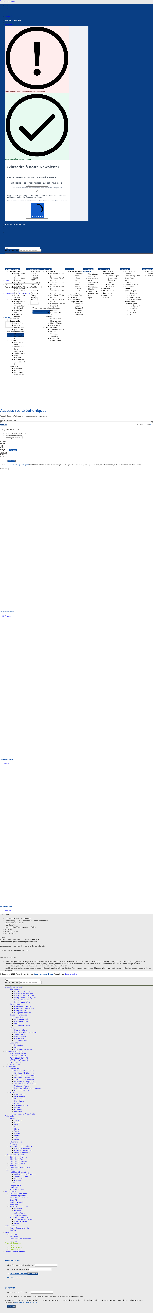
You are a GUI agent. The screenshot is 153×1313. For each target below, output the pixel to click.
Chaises (111, 286)
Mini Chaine (55, 325)
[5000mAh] (3, 457)
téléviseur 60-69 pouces (24, 1077)
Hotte (16, 334)
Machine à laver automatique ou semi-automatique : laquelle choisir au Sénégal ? (39, 968)
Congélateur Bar (21, 1011)
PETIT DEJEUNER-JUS (36, 282)
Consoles (13, 1234)
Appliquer (13, 450)
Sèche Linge (19, 353)
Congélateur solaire (19, 315)
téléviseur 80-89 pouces (24, 1082)
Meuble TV (112, 284)
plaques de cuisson (18, 330)
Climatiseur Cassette (93, 283)
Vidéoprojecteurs (57, 304)
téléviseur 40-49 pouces (24, 1073)
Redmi (77, 286)
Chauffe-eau (19, 360)
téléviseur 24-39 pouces (24, 1071)
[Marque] (4, 444)
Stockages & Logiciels (134, 307)
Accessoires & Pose (19, 337)
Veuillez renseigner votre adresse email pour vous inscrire (37, 183)
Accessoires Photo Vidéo (55, 339)
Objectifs (54, 336)
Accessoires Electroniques (131, 303)
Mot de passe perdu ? (16, 1278)
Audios (49, 317)
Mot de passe (18, 1269)
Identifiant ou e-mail (21, 1265)
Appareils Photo (57, 329)
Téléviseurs (50, 271)
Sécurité (106, 289)
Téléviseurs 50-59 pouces (24, 1075)
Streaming (129, 286)
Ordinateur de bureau (19, 1198)
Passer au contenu (7, 1)
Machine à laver (20, 1030)
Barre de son (55, 319)
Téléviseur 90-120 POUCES (57, 300)
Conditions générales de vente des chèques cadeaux (26, 921)
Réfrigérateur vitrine (22, 1002)
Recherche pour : (12, 250)
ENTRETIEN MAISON (35, 277)
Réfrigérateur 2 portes (19, 279)
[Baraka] (4, 448)
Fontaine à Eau (16, 1062)
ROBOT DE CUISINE (35, 272)
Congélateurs (15, 299)
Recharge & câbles (79, 305)
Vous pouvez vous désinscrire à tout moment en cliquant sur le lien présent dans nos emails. (37, 201)
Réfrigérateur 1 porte (19, 275)
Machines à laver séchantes (25, 1032)
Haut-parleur (55, 321)
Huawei (78, 289)
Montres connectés (79, 313)
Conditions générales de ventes (18, 918)
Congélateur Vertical (19, 303)
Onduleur (18, 370)
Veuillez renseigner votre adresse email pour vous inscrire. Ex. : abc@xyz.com (37, 188)
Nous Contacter (11, 931)
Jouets (7, 1232)
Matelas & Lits (109, 291)
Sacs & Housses (132, 311)
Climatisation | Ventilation (16, 1155)
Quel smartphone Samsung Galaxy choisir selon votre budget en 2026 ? (35, 961)
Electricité (14, 366)
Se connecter (32, 1274)
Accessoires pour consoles (21, 1239)
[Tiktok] (13, 955)
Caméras (54, 334)
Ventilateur (92, 291)
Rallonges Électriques (19, 374)
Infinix (77, 278)
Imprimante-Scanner (130, 272)
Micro (131, 314)
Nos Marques (10, 933)
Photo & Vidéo (52, 327)
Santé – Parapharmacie (19, 1228)
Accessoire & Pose (21, 1041)
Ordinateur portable (133, 276)
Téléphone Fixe (76, 295)
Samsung (79, 274)
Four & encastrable (19, 326)
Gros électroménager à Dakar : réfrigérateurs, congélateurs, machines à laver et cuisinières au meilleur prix (49, 964)
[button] (9, 25)
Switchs (132, 295)
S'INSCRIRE (37, 216)
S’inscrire (11, 1306)
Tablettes (73, 297)
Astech (77, 291)
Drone (53, 332)
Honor (77, 282)
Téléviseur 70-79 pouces (24, 1079)
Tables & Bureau (111, 281)
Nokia (77, 293)
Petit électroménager (33, 269)
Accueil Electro (6, 416)
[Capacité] (3, 455)
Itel (76, 280)
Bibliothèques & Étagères (114, 277)
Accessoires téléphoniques (76, 300)
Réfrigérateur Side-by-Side (19, 287)
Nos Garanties (10, 925)
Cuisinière (18, 323)
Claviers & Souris (132, 284)
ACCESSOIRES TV (21, 1090)
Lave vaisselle (17, 356)
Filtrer (4, 424)
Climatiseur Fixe (16, 1159)
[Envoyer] (79, 253)
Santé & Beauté (11, 1226)
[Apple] (4, 446)
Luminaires (107, 293)
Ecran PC (128, 282)
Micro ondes (15, 1064)
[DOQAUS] (4, 450)
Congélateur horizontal (19, 307)
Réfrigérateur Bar (21, 1000)
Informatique (125, 269)
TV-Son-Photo (46, 269)
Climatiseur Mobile (93, 288)
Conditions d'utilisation (14, 923)
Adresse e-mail (18, 1292)
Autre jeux (14, 1241)
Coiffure (13, 1230)
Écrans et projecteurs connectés (55, 308)
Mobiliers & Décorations (108, 272)
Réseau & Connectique (130, 290)
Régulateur (19, 368)
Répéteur (133, 293)
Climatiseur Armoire (93, 275)
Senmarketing (71, 974)
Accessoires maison (108, 296)
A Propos (8, 929)
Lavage (13, 340)
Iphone (77, 276)
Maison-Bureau (104, 269)
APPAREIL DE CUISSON (19, 1060)
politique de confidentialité (25, 1302)
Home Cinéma (56, 323)
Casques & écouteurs (79, 309)
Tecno (77, 284)
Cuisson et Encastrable (15, 320)
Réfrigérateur (15, 271)
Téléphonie (69, 269)
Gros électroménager (12, 269)
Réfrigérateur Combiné (19, 283)
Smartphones (76, 271)
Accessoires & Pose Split (93, 295)
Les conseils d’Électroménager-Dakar (20, 927)
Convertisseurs (135, 299)
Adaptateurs (134, 297)
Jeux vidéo (14, 1237)
